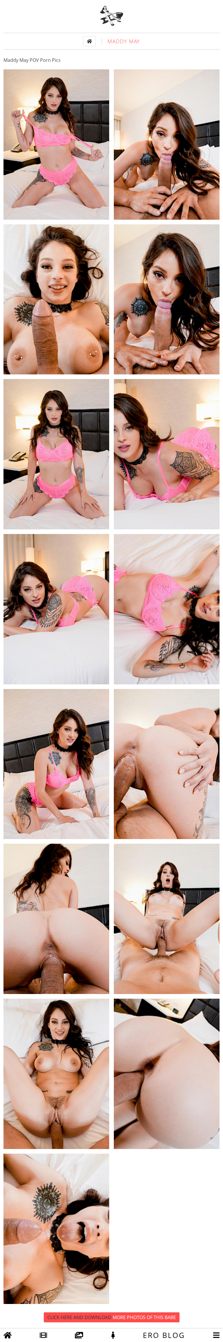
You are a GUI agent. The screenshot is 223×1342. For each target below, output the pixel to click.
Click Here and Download (111, 1317)
